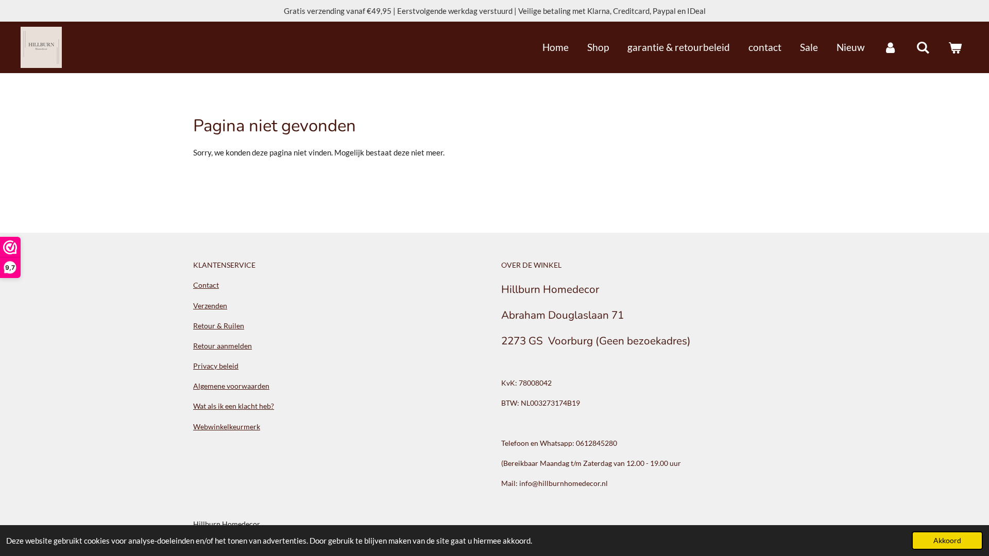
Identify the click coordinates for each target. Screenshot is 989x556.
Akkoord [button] (947, 540)
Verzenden (210, 305)
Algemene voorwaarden (231, 385)
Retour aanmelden (222, 345)
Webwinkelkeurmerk (226, 426)
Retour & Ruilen (218, 325)
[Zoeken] (922, 47)
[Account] (890, 47)
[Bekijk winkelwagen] (954, 47)
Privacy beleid (215, 365)
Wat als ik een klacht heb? (233, 406)
